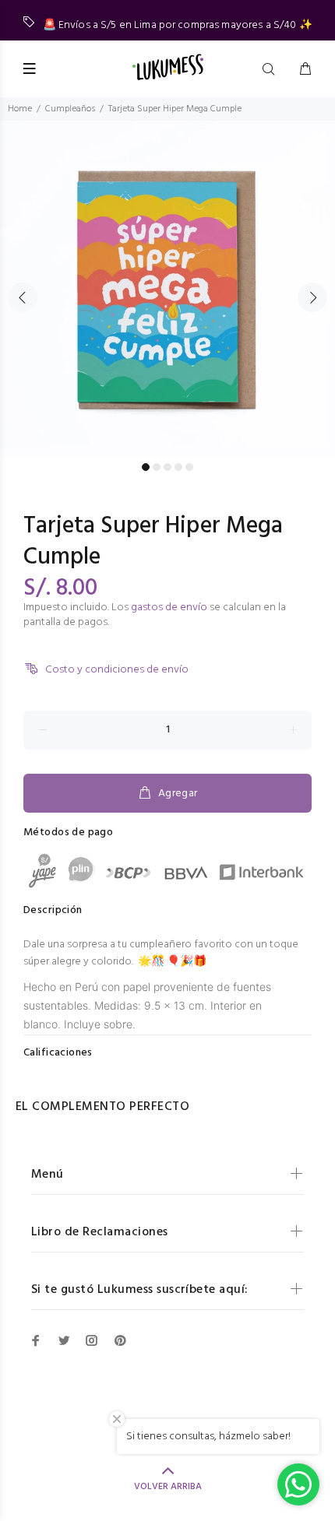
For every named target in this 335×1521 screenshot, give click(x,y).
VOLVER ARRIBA (168, 1487)
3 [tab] (167, 467)
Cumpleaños (70, 109)
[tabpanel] (167, 288)
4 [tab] (178, 467)
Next (312, 297)
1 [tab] (146, 467)
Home (20, 109)
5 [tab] (189, 467)
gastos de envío (169, 607)
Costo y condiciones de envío (117, 670)
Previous (22, 297)
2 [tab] (156, 467)
